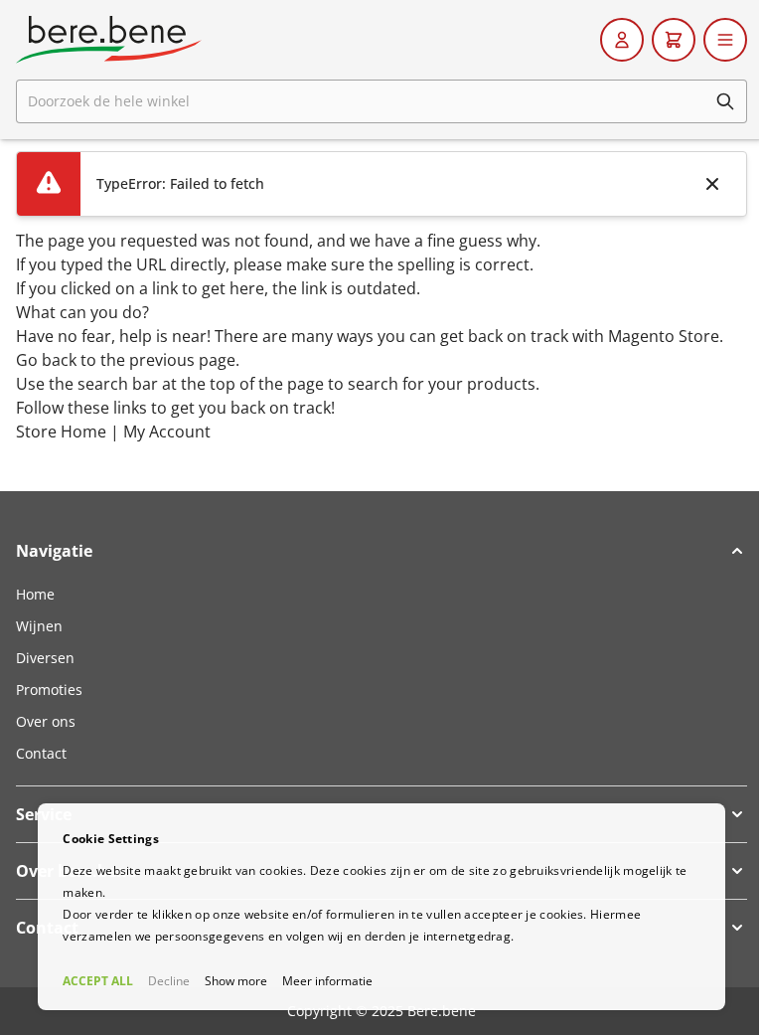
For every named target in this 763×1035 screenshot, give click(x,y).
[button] (381, 551)
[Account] (622, 40)
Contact (41, 753)
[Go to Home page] (109, 40)
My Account (167, 431)
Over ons (46, 721)
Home (35, 594)
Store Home (61, 431)
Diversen (45, 657)
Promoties (49, 689)
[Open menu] (725, 40)
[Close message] (712, 184)
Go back (46, 360)
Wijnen (39, 625)
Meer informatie (327, 980)
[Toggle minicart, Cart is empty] (673, 40)
